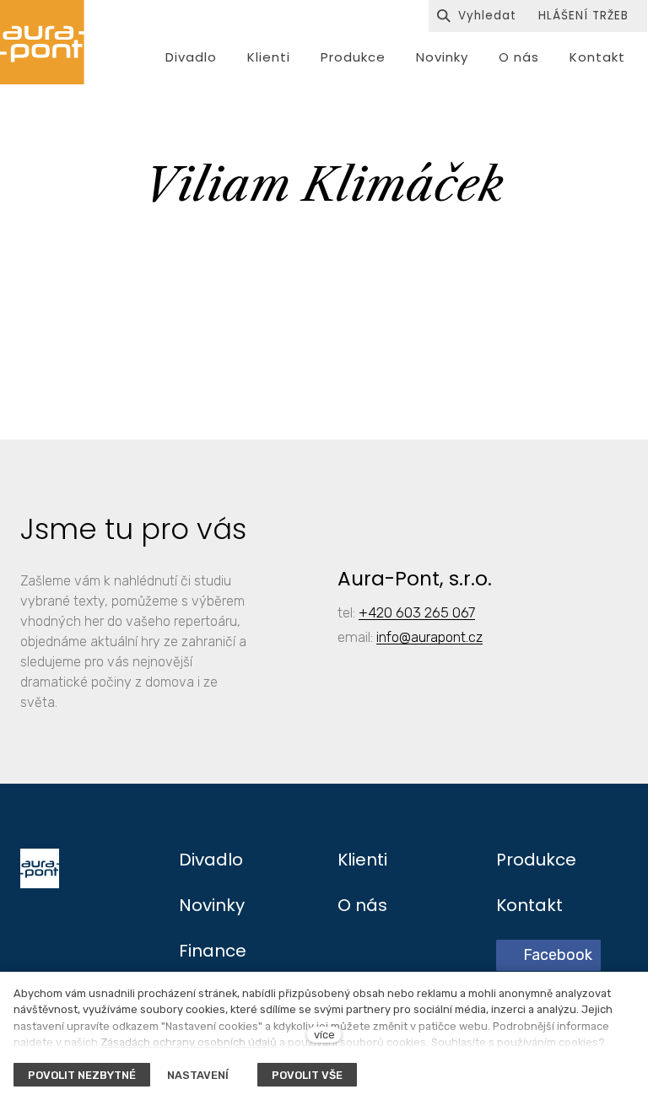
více (324, 1034)
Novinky (212, 905)
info (387, 636)
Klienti (362, 859)
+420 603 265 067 (417, 612)
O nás (362, 905)
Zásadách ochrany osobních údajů (188, 1042)
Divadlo (211, 859)
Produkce (536, 859)
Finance (212, 950)
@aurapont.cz (441, 636)
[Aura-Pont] (42, 42)
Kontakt (529, 905)
